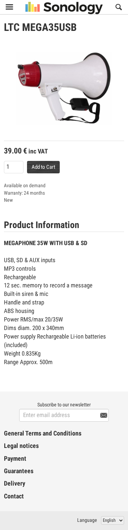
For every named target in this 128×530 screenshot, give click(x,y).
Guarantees (18, 471)
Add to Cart (43, 167)
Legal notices (21, 445)
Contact (14, 496)
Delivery (14, 483)
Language (87, 520)
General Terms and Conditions (42, 433)
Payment (15, 458)
